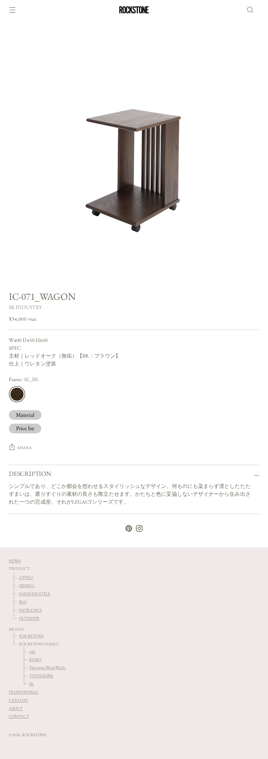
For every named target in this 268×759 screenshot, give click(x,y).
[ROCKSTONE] (134, 10)
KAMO (35, 659)
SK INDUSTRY (25, 307)
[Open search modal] (252, 10)
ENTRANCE (30, 610)
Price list (25, 428)
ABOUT (16, 708)
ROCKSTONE (31, 635)
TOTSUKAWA (41, 675)
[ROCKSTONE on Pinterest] (129, 530)
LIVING (26, 577)
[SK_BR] (17, 394)
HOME (15, 560)
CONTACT (19, 716)
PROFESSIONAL (23, 692)
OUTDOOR (29, 618)
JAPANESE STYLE (34, 593)
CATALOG (18, 700)
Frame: (24, 379)
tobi (32, 651)
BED (22, 602)
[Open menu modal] (12, 10)
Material (25, 414)
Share (24, 447)
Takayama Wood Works (47, 667)
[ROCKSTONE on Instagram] (139, 530)
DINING (26, 585)
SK (31, 683)
